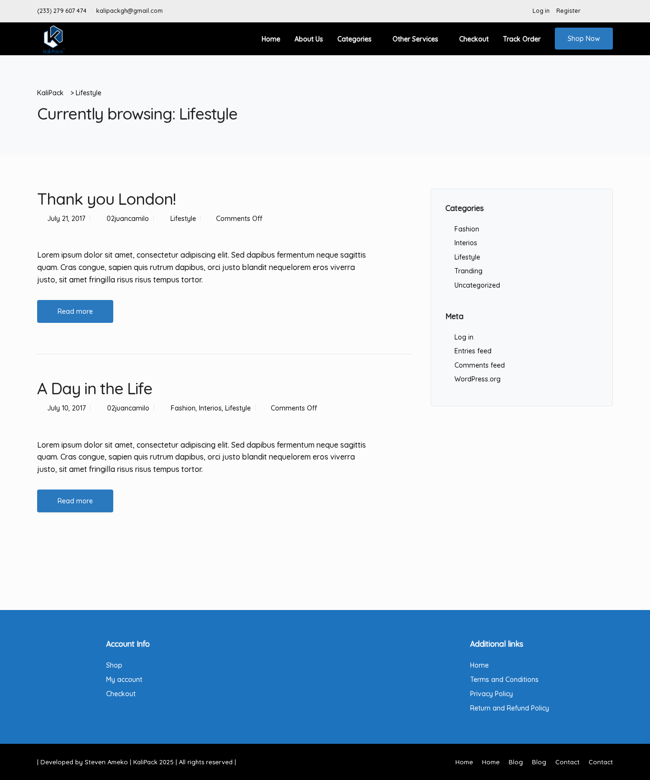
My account (124, 679)
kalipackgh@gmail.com (129, 10)
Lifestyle (183, 218)
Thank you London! (106, 199)
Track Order (522, 39)
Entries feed (473, 351)
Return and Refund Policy (509, 708)
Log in (541, 10)
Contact (567, 762)
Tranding (468, 271)
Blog (516, 762)
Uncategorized (477, 285)
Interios (210, 408)
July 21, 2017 (66, 218)
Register (568, 10)
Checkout (474, 39)
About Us (309, 39)
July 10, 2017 (66, 408)
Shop (114, 665)
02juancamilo (128, 218)
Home (271, 39)
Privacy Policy (491, 694)
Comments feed (479, 365)
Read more (75, 311)
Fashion (183, 408)
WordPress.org (477, 379)
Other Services (415, 39)
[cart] (608, 11)
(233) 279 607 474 (62, 10)
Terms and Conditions (504, 679)
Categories (354, 39)
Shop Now (584, 38)
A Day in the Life (94, 388)
